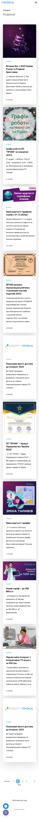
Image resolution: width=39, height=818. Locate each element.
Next (19, 785)
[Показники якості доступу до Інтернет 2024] (19, 367)
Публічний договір (19, 800)
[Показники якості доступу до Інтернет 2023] (19, 730)
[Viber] (6, 812)
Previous (7, 781)
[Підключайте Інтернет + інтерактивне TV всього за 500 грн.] (19, 661)
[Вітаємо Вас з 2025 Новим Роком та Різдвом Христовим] (19, 64)
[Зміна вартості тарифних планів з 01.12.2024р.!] (19, 219)
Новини (8, 61)
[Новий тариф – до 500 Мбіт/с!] (19, 592)
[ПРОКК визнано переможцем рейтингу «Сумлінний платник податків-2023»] (19, 293)
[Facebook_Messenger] (6, 806)
